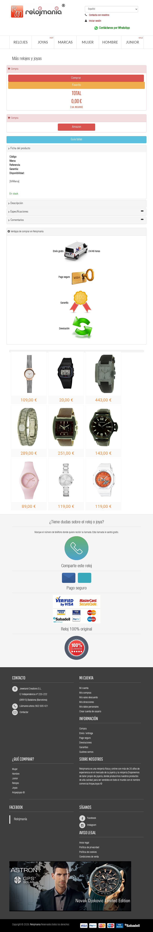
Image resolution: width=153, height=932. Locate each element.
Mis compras (85, 693)
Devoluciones (85, 743)
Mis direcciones (86, 702)
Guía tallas (76, 139)
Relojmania (35, 924)
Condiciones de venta (89, 857)
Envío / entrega (86, 733)
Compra (83, 729)
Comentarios (17, 220)
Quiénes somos (86, 752)
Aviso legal (84, 843)
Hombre (110, 42)
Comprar (76, 78)
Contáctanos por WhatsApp (114, 28)
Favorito (76, 85)
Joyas (45, 40)
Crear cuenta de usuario (90, 711)
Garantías (83, 747)
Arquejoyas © (18, 792)
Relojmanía (20, 819)
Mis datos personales (89, 707)
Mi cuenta (83, 688)
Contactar (24, 712)
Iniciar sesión (95, 21)
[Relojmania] (41, 10)
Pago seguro (85, 738)
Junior (134, 40)
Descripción (16, 203)
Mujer (87, 42)
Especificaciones (19, 211)
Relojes (20, 42)
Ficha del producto (20, 148)
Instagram (90, 825)
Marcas (65, 42)
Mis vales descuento (88, 697)
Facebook (90, 818)
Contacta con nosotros (98, 15)
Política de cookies (88, 852)
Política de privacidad (89, 847)
